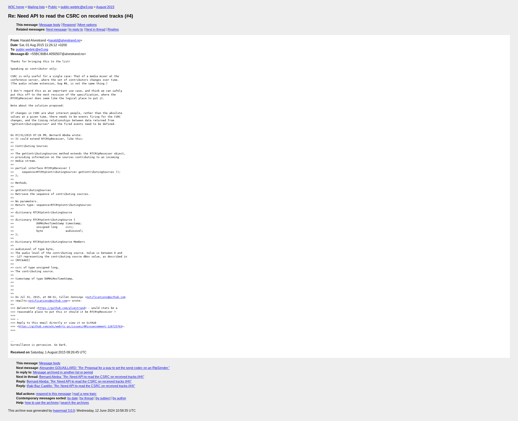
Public (52, 7)
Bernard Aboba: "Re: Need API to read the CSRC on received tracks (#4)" (91, 376)
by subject (103, 398)
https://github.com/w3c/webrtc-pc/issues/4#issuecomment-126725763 (70, 326)
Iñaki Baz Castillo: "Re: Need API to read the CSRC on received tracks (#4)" (81, 386)
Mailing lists (36, 7)
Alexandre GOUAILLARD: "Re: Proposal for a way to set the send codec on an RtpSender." (104, 368)
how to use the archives (42, 402)
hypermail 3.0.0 (64, 410)
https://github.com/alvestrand (61, 307)
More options (87, 25)
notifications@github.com (106, 297)
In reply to (76, 29)
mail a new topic (85, 393)
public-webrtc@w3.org (77, 7)
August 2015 (105, 7)
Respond (69, 25)
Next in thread (95, 29)
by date (72, 398)
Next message (56, 29)
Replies (113, 29)
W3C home (16, 7)
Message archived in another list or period (63, 372)
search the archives (75, 402)
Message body (49, 25)
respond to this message (53, 393)
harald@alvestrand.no (64, 40)
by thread (86, 398)
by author (119, 398)
